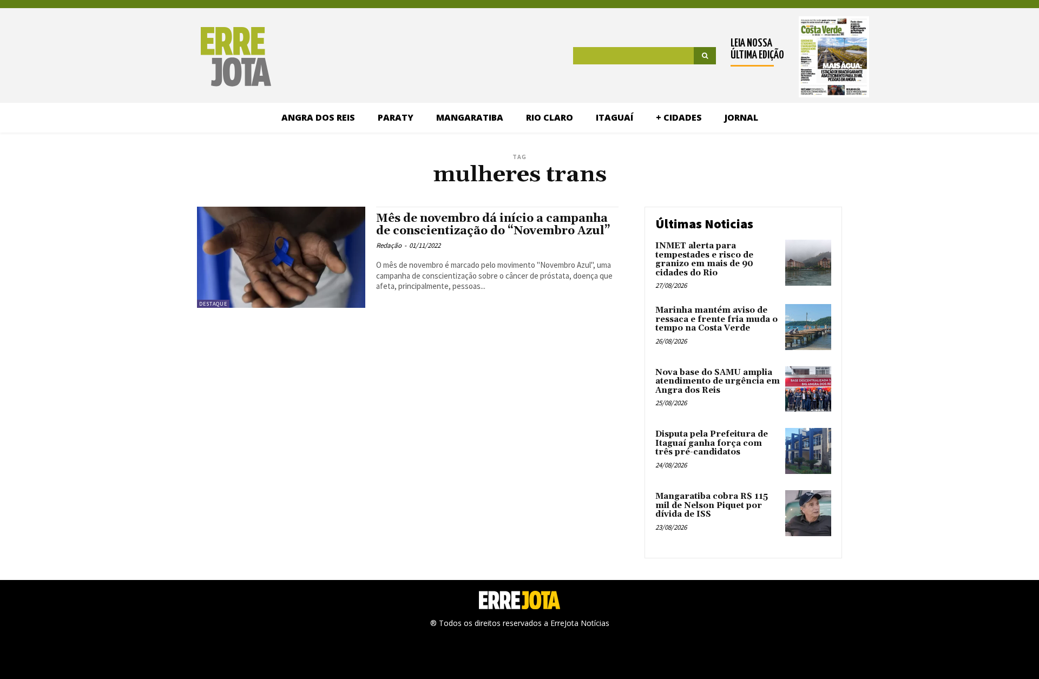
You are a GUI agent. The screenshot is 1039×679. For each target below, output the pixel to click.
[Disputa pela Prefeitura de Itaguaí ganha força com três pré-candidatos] (808, 451)
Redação (389, 245)
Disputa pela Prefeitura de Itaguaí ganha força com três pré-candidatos (711, 443)
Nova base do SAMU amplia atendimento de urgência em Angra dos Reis (717, 381)
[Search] (705, 55)
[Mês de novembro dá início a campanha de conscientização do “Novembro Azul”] (281, 257)
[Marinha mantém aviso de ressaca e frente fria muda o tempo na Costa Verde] (808, 327)
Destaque (213, 303)
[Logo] (180, 57)
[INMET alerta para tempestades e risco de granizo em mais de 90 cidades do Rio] (808, 263)
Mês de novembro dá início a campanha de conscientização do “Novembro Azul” (493, 225)
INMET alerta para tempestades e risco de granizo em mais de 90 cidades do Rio (704, 259)
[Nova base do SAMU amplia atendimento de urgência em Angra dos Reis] (808, 389)
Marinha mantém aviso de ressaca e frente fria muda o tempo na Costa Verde (716, 319)
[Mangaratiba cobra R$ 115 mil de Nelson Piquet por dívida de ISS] (808, 513)
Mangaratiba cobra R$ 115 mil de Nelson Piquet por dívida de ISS (711, 505)
